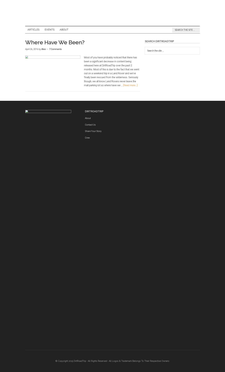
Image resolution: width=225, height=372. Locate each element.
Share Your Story (93, 131)
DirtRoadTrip (112, 13)
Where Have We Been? (54, 42)
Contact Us (90, 125)
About (88, 118)
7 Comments (55, 49)
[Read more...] (130, 85)
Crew (87, 138)
